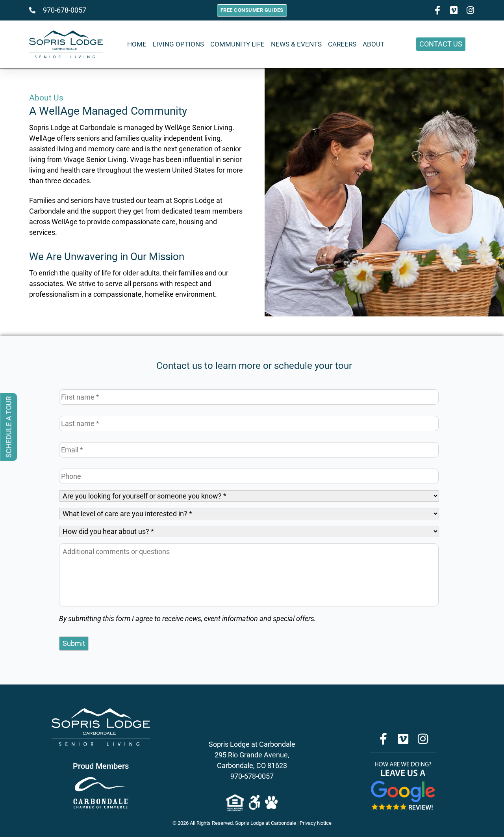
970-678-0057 (252, 776)
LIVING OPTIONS (178, 44)
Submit (74, 643)
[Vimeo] (403, 739)
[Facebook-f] (437, 10)
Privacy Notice (316, 823)
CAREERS (342, 44)
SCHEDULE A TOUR (9, 427)
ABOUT (373, 44)
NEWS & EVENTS (296, 44)
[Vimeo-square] (454, 10)
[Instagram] (470, 10)
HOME (136, 44)
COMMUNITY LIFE (237, 44)
